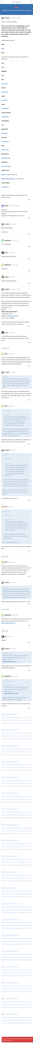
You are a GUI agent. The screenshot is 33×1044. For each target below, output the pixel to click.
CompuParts (5, 108)
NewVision (4, 84)
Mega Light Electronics (8, 179)
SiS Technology (5, 158)
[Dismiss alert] (12, 1040)
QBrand (3, 174)
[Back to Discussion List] (2, 2)
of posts (16, 2)
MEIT (2, 48)
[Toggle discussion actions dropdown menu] (31, 2)
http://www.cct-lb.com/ (8, 623)
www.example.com (12, 316)
